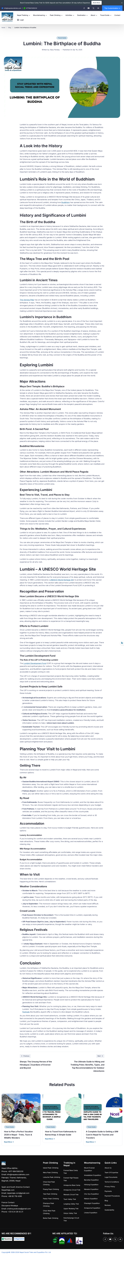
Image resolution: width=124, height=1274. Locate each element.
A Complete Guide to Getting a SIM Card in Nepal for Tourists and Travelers (102, 1134)
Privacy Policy (110, 1186)
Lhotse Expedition (90, 1213)
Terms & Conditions (112, 1182)
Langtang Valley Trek (71, 1204)
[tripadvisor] (98, 8)
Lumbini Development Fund (35, 663)
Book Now (96, 3)
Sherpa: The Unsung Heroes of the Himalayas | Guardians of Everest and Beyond (36, 1064)
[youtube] (89, 8)
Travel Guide (105, 15)
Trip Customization (111, 8)
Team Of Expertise (111, 1172)
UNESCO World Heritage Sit (61, 580)
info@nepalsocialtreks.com (12, 8)
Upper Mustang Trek (71, 1209)
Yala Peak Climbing (50, 1194)
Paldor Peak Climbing (51, 1199)
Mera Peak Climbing (50, 1172)
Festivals (26, 1012)
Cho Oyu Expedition (91, 1194)
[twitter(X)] (93, 8)
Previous (26, 1056)
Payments (108, 1191)
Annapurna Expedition (92, 1208)
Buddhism (65, 202)
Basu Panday (55, 50)
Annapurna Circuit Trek (72, 1190)
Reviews (108, 1205)
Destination (81, 15)
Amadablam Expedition (92, 1175)
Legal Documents (111, 1177)
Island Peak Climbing (50, 1168)
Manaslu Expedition (91, 1189)
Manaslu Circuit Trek (71, 1194)
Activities (69, 15)
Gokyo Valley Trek (70, 1213)
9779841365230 (31, 8)
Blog (9, 27)
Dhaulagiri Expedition (92, 1203)
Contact (117, 15)
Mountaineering (39, 15)
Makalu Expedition (91, 1199)
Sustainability (109, 1210)
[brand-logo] (7, 17)
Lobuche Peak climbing (51, 1177)
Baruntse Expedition (91, 1180)
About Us (108, 1168)
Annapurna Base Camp (72, 1185)
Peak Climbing (55, 15)
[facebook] (105, 1239)
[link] (21, 1108)
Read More (8, 1142)
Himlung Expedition (91, 1185)
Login (22, 20)
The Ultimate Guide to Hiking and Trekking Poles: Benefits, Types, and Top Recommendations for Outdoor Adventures (87, 1066)
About (93, 15)
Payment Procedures (112, 1196)
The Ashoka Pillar (27, 300)
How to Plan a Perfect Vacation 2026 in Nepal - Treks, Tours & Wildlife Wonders (18, 1134)
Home (3, 27)
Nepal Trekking (22, 15)
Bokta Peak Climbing (50, 1218)
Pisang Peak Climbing (51, 1189)
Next (99, 1056)
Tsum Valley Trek (70, 1199)
